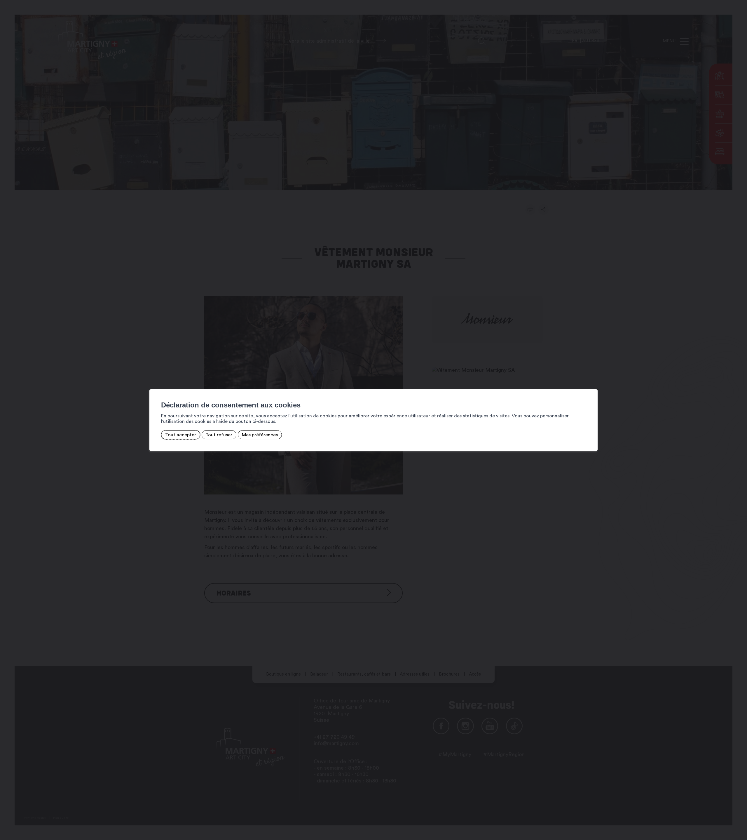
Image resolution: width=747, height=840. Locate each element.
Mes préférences (260, 435)
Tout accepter (180, 435)
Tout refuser (218, 435)
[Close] (592, 383)
